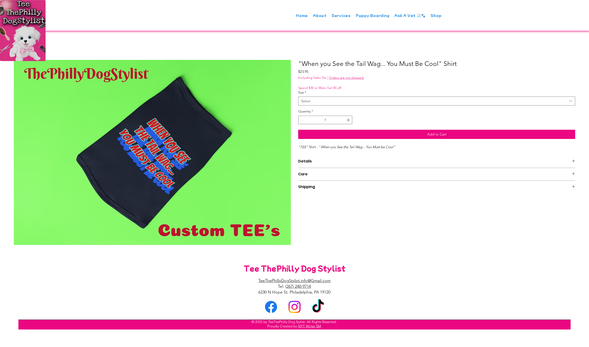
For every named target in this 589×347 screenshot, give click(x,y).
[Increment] (349, 120)
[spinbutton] (325, 120)
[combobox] (436, 101)
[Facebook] (271, 307)
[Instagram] (294, 307)
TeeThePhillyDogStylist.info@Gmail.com (294, 280)
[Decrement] (302, 120)
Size (302, 92)
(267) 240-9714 (298, 286)
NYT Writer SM (309, 326)
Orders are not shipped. (346, 78)
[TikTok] (318, 307)
